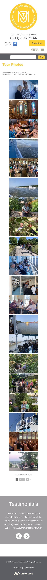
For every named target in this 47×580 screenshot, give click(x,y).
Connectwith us (7, 44)
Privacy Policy (18, 568)
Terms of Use (29, 568)
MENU (35, 49)
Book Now (37, 43)
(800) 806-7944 (23, 38)
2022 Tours (20, 72)
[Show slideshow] (23, 475)
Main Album (8, 72)
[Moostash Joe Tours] (23, 17)
